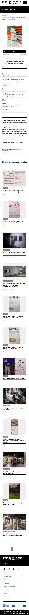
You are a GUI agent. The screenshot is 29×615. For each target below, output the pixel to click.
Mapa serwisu (7, 576)
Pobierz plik (4, 152)
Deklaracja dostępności (9, 586)
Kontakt (6, 593)
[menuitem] (6, 563)
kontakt (6, 564)
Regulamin (6, 590)
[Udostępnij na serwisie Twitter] (11, 66)
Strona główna (5, 17)
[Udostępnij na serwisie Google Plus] (9, 66)
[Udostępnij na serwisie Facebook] (12, 66)
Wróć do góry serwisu (9, 597)
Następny (22, 54)
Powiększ (15, 51)
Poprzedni (6, 54)
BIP (5, 579)
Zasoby (12, 17)
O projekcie (7, 583)
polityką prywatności (19, 613)
